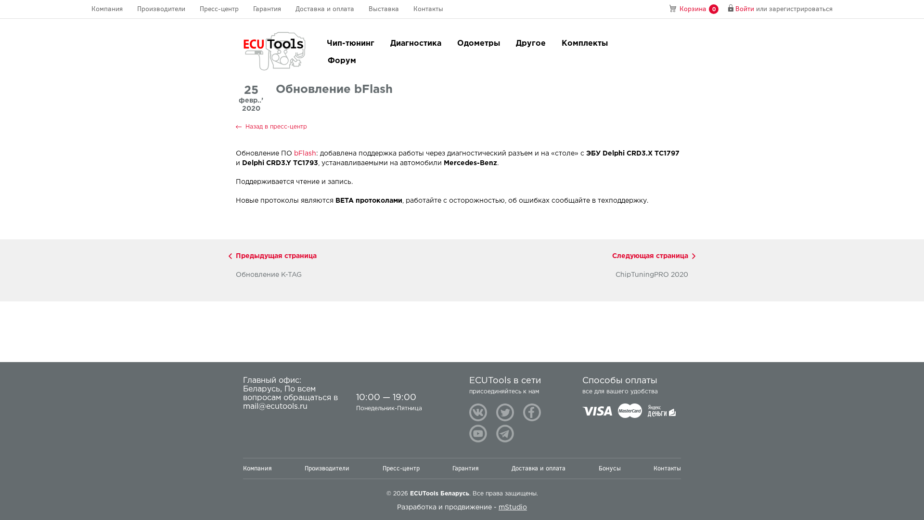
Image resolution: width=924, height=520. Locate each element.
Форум (342, 61)
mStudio (513, 507)
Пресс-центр (219, 8)
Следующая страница (650, 256)
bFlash (305, 153)
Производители (161, 8)
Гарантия (267, 8)
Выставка (384, 8)
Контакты (428, 8)
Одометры (478, 43)
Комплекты (585, 43)
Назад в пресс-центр (276, 127)
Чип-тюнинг (350, 43)
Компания (107, 8)
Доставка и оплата (324, 8)
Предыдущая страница (276, 256)
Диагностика (415, 43)
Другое (531, 43)
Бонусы (610, 468)
